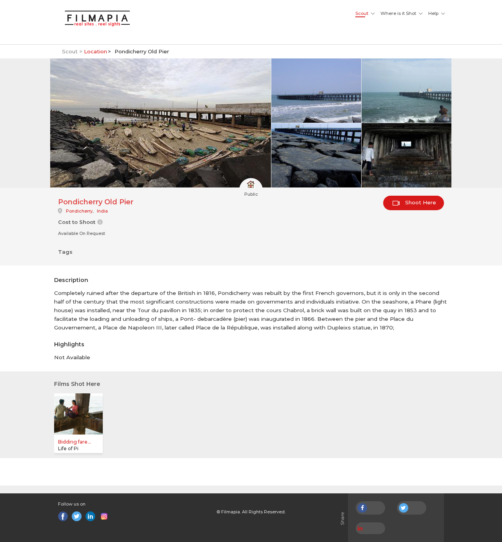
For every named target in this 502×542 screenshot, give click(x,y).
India (102, 211)
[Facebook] (63, 516)
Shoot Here (420, 202)
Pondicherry (79, 211)
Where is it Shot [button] (398, 13)
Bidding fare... (74, 442)
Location (95, 51)
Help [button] (433, 13)
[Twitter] (77, 516)
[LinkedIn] (90, 516)
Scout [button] (361, 13)
